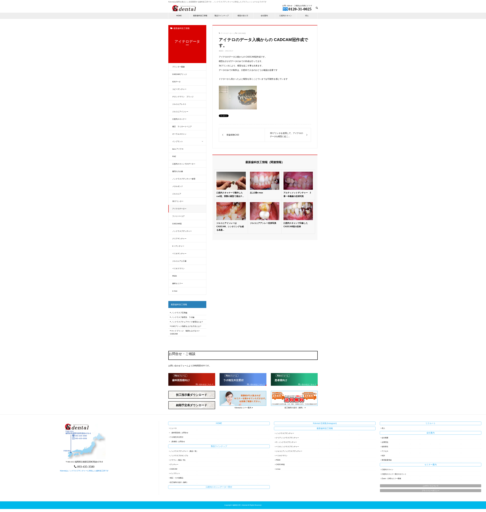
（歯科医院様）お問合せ (179, 433)
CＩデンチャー (178, 246)
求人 (307, 16)
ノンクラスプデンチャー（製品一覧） (184, 451)
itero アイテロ (177, 149)
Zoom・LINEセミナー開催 (391, 478)
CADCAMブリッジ (179, 74)
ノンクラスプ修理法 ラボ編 (182, 317)
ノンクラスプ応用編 (179, 313)
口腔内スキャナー (179, 119)
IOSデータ (176, 82)
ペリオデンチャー (179, 254)
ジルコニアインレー (180, 112)
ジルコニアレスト (179, 104)
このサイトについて (431, 486)
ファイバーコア (178, 216)
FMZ (174, 156)
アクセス (385, 451)
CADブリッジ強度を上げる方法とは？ (186, 326)
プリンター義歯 (178, 67)
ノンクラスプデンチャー (182, 231)
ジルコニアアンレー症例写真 (263, 223)
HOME (179, 16)
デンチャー (174, 464)
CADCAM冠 (177, 224)
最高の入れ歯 (177, 171)
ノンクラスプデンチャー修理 (183, 179)
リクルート (431, 423)
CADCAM (173, 469)
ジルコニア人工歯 (179, 261)
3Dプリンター (177, 201)
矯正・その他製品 (176, 478)
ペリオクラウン (178, 268)
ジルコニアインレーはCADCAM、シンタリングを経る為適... (230, 226)
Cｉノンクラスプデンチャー (286, 442)
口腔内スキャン (285, 16)
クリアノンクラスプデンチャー (287, 438)
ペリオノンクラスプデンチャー (287, 447)
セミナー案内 (430, 464)
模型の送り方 (243, 16)
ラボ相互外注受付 (176, 437)
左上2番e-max (256, 193)
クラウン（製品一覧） (178, 460)
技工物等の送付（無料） (179, 482)
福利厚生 (385, 447)
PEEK (174, 276)
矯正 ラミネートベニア (182, 126)
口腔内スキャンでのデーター (183, 164)
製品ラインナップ (222, 16)
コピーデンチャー (179, 89)
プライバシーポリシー (430, 491)
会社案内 (264, 16)
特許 (383, 456)
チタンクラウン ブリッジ (183, 97)
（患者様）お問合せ (177, 441)
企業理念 (385, 442)
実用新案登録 (387, 460)
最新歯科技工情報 (200, 16)
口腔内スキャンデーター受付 (219, 487)
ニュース (173, 428)
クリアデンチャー (179, 239)
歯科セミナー (177, 283)
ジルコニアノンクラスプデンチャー (289, 451)
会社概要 (385, 438)
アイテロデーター (179, 209)
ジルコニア (176, 194)
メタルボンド (177, 186)
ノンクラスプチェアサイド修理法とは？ (187, 322)
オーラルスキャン (179, 134)
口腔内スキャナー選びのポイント (394, 474)
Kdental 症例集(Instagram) (325, 423)
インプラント (177, 141)
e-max (174, 291)
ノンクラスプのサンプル (179, 456)
